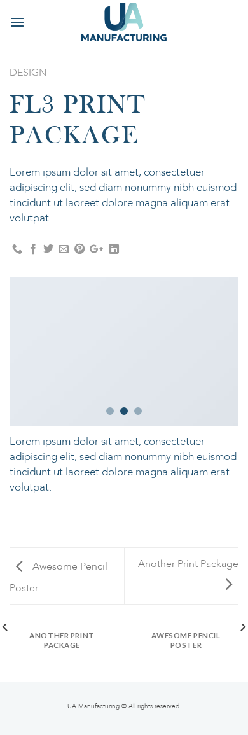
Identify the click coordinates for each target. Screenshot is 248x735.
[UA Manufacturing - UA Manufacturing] (124, 22)
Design (28, 73)
